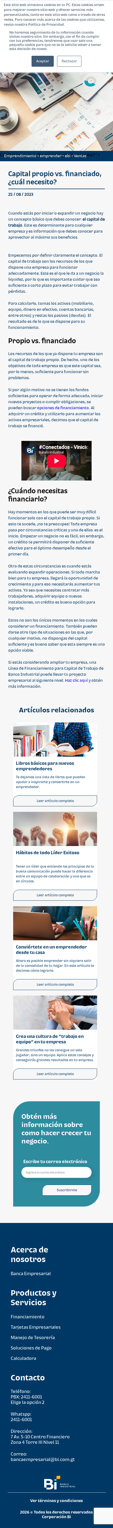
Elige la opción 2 (27, 1402)
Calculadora (23, 1358)
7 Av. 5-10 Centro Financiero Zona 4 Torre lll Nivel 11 (40, 1439)
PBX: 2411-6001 (26, 1397)
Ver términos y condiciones (56, 1500)
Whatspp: (21, 1414)
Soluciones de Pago (31, 1348)
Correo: (19, 1454)
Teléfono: (21, 1391)
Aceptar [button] (42, 61)
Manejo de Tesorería (33, 1337)
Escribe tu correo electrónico (55, 1161)
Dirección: (21, 1431)
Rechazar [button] (69, 61)
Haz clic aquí (76, 680)
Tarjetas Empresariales (36, 1327)
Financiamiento (27, 1316)
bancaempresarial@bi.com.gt (43, 1459)
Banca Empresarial (31, 1273)
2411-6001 (21, 1419)
